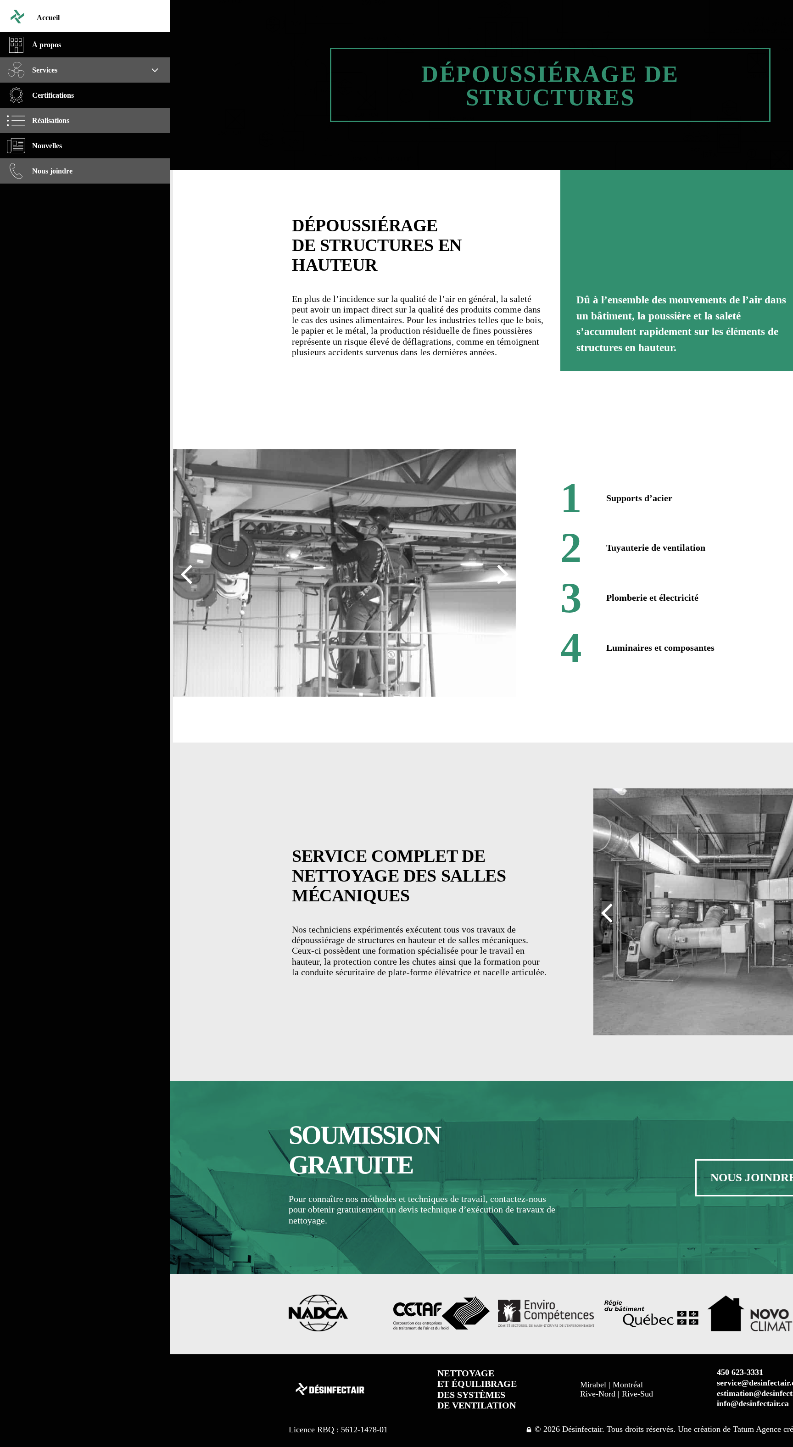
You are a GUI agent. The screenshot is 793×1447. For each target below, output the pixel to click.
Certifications (53, 95)
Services (44, 70)
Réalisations (50, 120)
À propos (46, 45)
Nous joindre (52, 171)
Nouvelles (47, 146)
